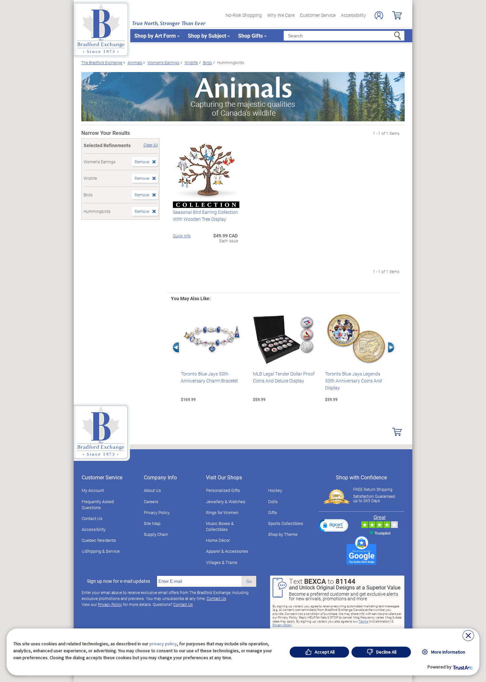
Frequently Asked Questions (98, 504)
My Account (93, 490)
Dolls (273, 501)
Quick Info (182, 235)
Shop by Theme (283, 534)
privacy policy (163, 644)
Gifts (272, 512)
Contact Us (92, 518)
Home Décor (218, 540)
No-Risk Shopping (243, 15)
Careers (151, 501)
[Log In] (379, 15)
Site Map (152, 523)
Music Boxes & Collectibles (220, 526)
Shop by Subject (207, 35)
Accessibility (353, 15)
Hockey (275, 490)
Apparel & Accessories (227, 551)
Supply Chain (156, 534)
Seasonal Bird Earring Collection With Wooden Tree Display (205, 215)
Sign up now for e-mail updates (118, 581)
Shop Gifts (250, 35)
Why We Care (281, 15)
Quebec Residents (99, 540)
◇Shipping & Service (101, 551)
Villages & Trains (221, 562)
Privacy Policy (157, 512)
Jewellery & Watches (225, 501)
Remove (142, 161)
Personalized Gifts (223, 490)
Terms (363, 621)
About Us (152, 490)
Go (249, 581)
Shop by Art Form (155, 35)
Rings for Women (222, 512)
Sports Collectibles (285, 523)
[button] (333, 525)
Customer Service (318, 15)
